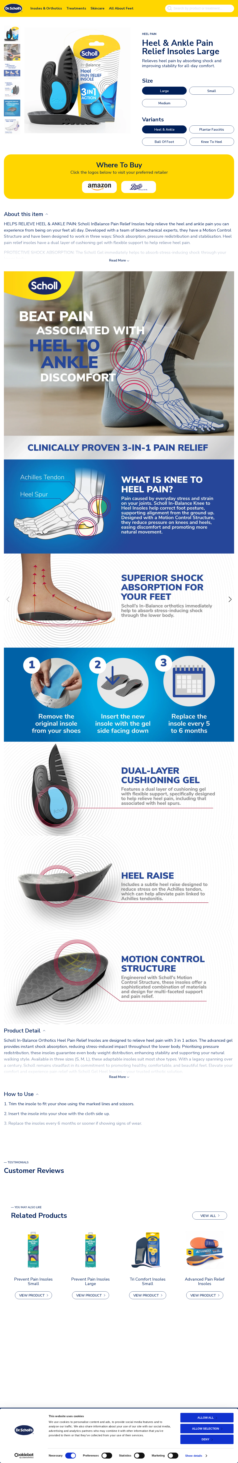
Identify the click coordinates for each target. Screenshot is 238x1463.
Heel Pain (149, 34)
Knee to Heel (211, 142)
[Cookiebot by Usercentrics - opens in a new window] (24, 1456)
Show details (193, 1455)
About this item (24, 214)
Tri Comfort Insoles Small (147, 1281)
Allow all (205, 1417)
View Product (32, 1295)
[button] (230, 599)
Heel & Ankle (164, 129)
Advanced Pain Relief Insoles (204, 1281)
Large (164, 91)
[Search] (169, 8)
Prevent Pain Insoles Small (33, 1281)
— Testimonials (16, 1162)
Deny (205, 1439)
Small (211, 91)
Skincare (97, 8)
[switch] (107, 1456)
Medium (164, 103)
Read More (117, 260)
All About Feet (121, 8)
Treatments (76, 8)
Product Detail (23, 1031)
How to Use (19, 1094)
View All (208, 1216)
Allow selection (205, 1428)
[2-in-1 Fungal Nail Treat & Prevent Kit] (33, 1249)
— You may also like (26, 1207)
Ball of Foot (164, 142)
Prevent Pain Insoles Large (90, 1281)
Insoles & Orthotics (46, 8)
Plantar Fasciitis (211, 129)
